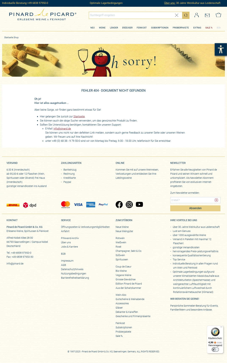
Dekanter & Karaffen (127, 312)
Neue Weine (122, 227)
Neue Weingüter (124, 231)
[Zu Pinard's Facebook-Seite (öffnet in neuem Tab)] (119, 205)
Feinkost (142, 28)
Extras (197, 28)
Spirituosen (122, 259)
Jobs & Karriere (69, 246)
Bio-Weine (121, 270)
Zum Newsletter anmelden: (185, 192)
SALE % (208, 28)
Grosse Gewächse (125, 279)
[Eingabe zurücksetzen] (177, 15)
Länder (114, 28)
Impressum (67, 260)
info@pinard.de (62, 128)
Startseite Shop (11, 37)
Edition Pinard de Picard (129, 283)
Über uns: (169, 3)
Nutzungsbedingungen (73, 273)
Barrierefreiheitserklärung (75, 277)
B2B (218, 28)
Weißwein (121, 242)
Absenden (195, 208)
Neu (92, 28)
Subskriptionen (159, 28)
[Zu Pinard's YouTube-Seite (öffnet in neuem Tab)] (139, 205)
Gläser (119, 307)
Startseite (79, 116)
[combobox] (139, 15)
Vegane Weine (123, 275)
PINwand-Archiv (70, 238)
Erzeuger (127, 28)
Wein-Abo (121, 294)
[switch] (215, 349)
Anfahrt (65, 231)
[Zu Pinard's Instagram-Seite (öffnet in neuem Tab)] (129, 205)
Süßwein (120, 255)
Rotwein (120, 238)
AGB (63, 265)
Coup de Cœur (123, 266)
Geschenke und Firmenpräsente (133, 316)
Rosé (118, 246)
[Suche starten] (185, 15)
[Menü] (221, 328)
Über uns (66, 242)
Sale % (119, 336)
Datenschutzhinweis (72, 269)
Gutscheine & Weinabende (130, 299)
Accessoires (122, 303)
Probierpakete (181, 28)
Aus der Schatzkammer (128, 288)
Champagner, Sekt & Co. (129, 251)
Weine (102, 28)
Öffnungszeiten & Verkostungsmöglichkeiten (85, 227)
